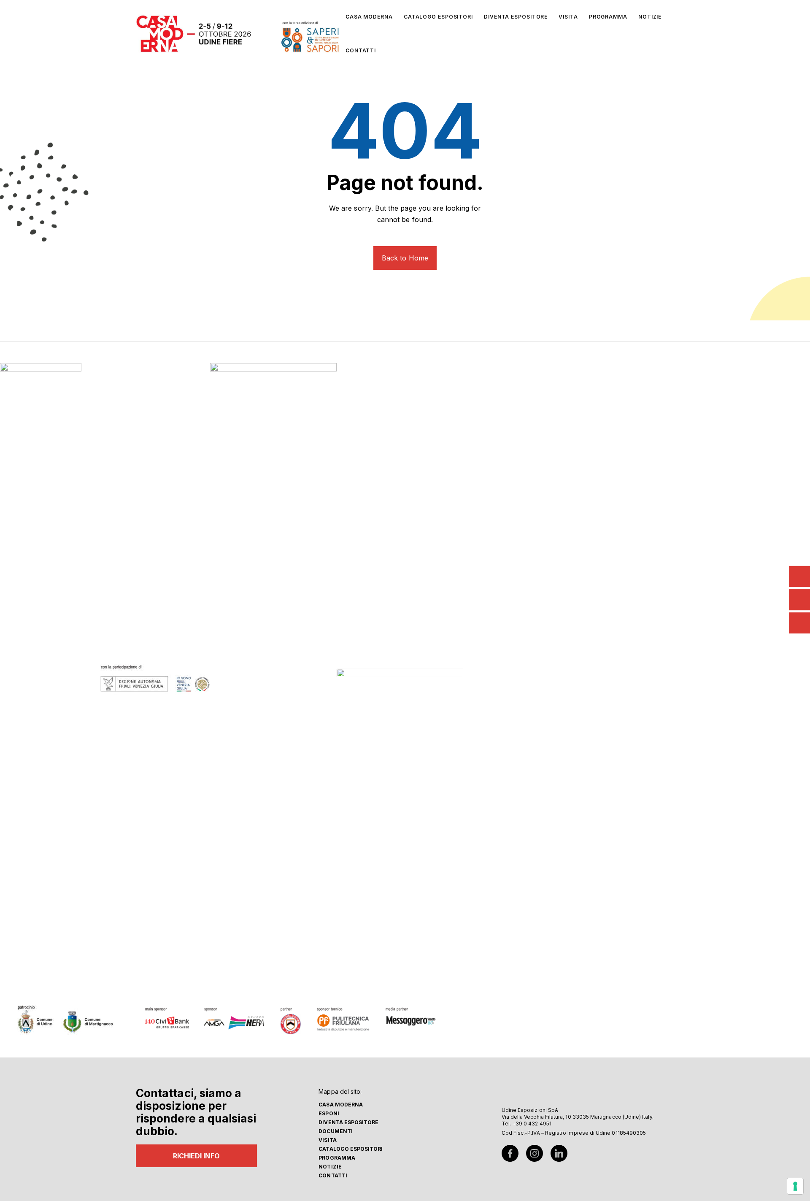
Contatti (333, 1175)
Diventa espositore (348, 1122)
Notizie (330, 1166)
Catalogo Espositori (351, 1149)
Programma (337, 1158)
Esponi (329, 1113)
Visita (327, 1140)
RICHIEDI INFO (196, 1156)
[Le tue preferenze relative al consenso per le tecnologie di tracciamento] (795, 1186)
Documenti (336, 1131)
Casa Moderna (341, 1104)
